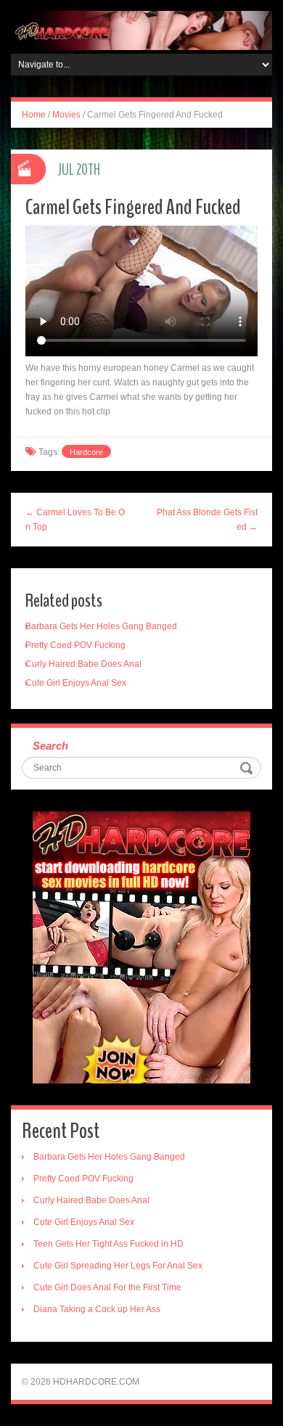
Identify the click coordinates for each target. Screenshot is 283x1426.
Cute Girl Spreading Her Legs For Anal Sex (117, 1266)
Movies (66, 115)
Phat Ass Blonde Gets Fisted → (207, 519)
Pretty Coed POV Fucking (75, 645)
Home (34, 115)
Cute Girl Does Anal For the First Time (107, 1287)
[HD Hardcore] (141, 30)
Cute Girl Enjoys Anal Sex (75, 683)
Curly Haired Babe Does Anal (83, 664)
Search (50, 745)
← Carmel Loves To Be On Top (75, 519)
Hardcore (86, 452)
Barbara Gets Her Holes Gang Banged (101, 626)
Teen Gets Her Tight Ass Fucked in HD (108, 1244)
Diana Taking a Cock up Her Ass (96, 1309)
